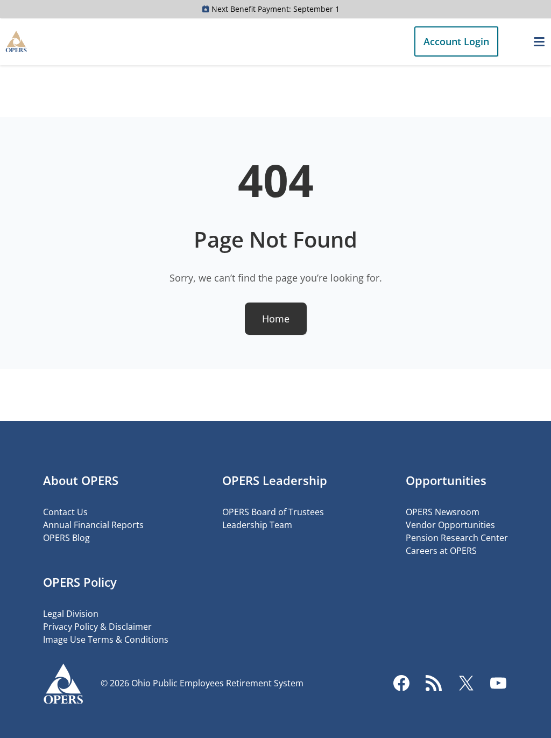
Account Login (456, 41)
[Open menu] (539, 41)
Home (275, 318)
